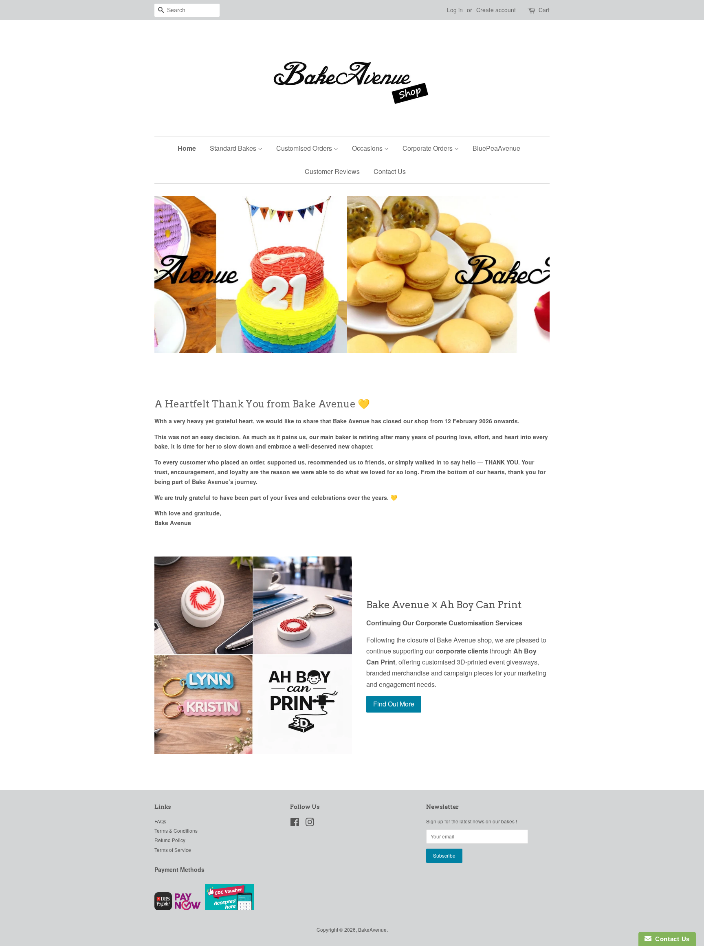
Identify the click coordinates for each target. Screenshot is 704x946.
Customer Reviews (332, 171)
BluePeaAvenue (496, 148)
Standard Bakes (234, 148)
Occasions (368, 148)
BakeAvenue (372, 929)
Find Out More (393, 703)
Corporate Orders (428, 148)
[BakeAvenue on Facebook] (294, 823)
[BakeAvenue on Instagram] (309, 823)
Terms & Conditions (176, 830)
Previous (172, 274)
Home (187, 148)
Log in (455, 10)
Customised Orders (305, 148)
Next (532, 274)
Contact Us (390, 171)
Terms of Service (172, 849)
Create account (496, 10)
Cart (544, 10)
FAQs (160, 821)
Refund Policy (169, 839)
